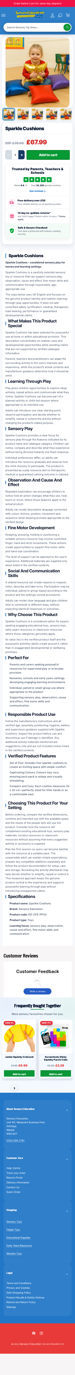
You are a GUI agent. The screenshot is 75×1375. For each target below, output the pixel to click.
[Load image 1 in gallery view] (8, 114)
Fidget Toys (13, 1229)
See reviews (37, 191)
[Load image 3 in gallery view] (37, 114)
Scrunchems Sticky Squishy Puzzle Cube (55, 1058)
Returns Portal (14, 1177)
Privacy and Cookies (18, 1287)
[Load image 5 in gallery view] (66, 114)
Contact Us (12, 1187)
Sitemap (11, 1307)
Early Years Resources (19, 1245)
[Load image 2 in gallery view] (23, 114)
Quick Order (13, 1191)
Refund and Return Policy (20, 1302)
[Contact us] (60, 15)
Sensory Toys (14, 1221)
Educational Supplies (18, 1237)
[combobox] (37, 27)
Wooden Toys (14, 1253)
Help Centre (13, 1168)
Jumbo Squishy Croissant (19, 1056)
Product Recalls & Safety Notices (25, 1297)
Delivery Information (17, 1182)
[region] (37, 1050)
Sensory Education (30, 1343)
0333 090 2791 (15, 1140)
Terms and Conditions (18, 1283)
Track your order (15, 1172)
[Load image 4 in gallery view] (51, 114)
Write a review (37, 991)
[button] (7, 15)
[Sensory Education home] (30, 15)
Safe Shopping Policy (18, 1292)
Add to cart (19, 1073)
